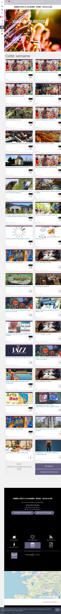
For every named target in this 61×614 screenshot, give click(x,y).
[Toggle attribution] (59, 597)
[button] (19, 71)
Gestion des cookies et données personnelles (10, 612)
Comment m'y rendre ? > (51, 602)
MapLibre (56, 597)
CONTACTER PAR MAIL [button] (45, 513)
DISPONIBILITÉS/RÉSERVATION (22, 513)
